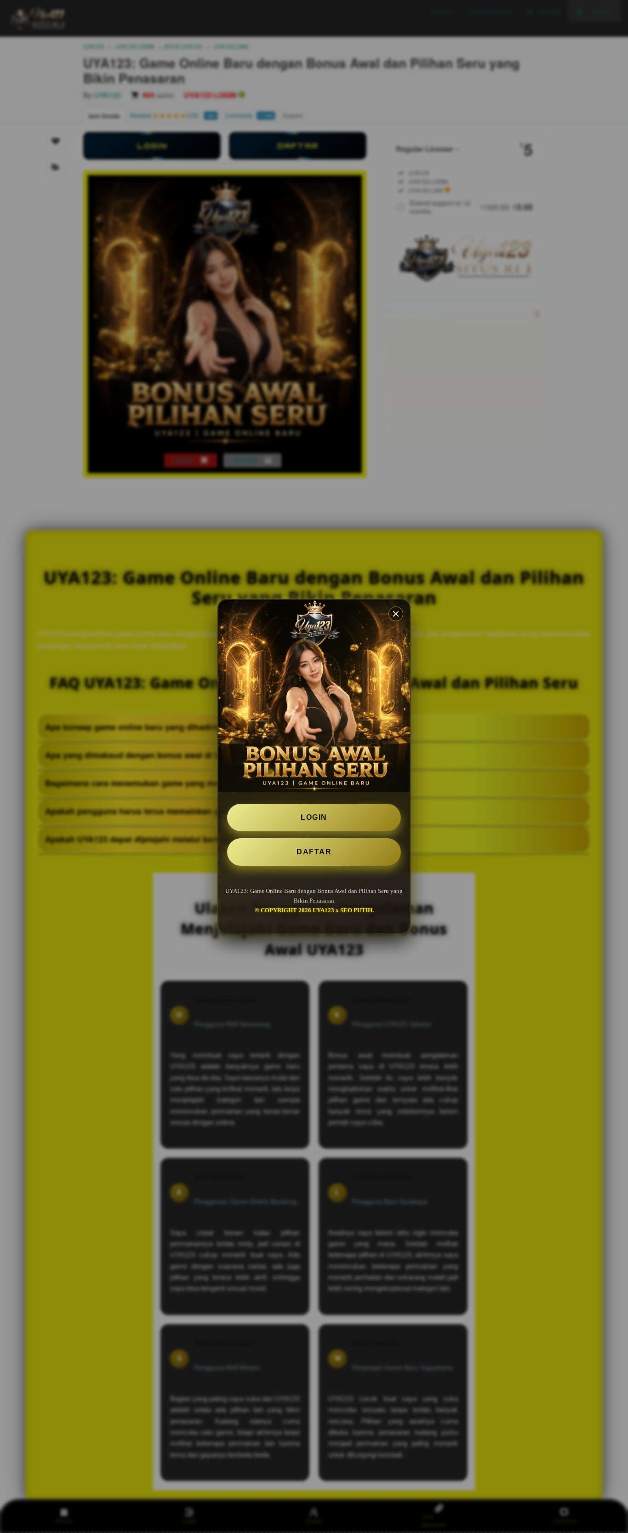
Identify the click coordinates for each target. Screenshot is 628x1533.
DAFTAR (314, 852)
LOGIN (314, 817)
